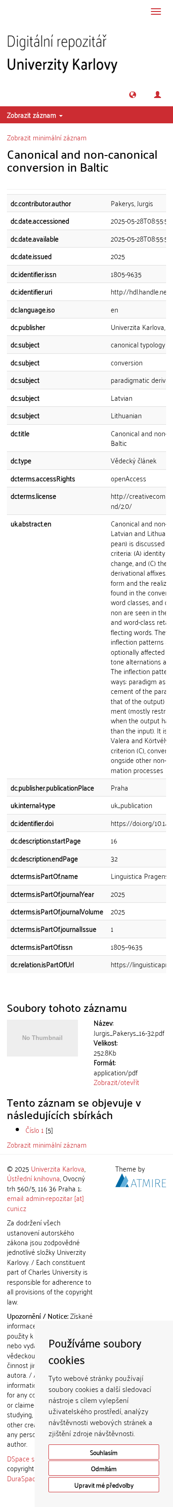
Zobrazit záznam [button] (32, 114)
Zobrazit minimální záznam (47, 137)
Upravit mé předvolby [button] (104, 1484)
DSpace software (32, 1458)
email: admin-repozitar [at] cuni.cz (45, 1202)
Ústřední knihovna (33, 1178)
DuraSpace (23, 1478)
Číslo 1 (34, 1129)
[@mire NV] (140, 1178)
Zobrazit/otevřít (116, 1081)
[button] (132, 95)
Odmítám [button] (104, 1468)
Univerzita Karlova (57, 1168)
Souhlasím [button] (104, 1452)
